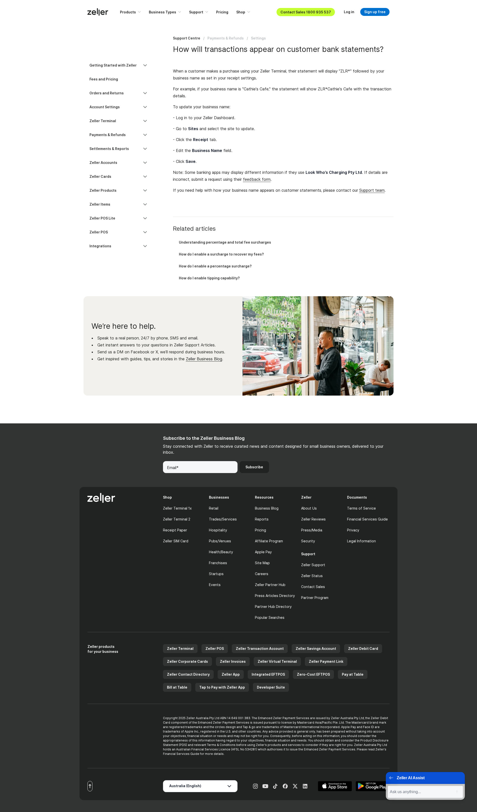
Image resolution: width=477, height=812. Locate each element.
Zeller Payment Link (326, 661)
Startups (216, 574)
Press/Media (311, 530)
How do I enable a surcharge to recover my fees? (221, 254)
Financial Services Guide (367, 519)
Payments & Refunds (225, 38)
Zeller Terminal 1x (177, 508)
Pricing (222, 12)
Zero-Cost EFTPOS (313, 674)
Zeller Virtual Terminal (277, 661)
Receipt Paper (175, 530)
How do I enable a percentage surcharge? (215, 266)
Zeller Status (312, 576)
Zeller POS (214, 648)
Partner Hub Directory (273, 606)
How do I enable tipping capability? (209, 278)
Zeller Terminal (180, 648)
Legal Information (361, 541)
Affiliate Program (269, 541)
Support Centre (186, 38)
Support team (372, 190)
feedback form (257, 179)
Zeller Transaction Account (260, 648)
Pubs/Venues (220, 541)
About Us (309, 508)
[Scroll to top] (89, 786)
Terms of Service (361, 508)
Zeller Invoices (233, 661)
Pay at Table (352, 674)
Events (215, 585)
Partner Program (314, 597)
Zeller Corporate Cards (187, 661)
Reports (262, 519)
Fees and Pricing (103, 79)
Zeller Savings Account (316, 648)
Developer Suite (271, 687)
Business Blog (266, 508)
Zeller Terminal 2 (176, 519)
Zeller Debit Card (363, 648)
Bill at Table (177, 687)
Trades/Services (223, 519)
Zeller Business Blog (204, 358)
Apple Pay (263, 552)
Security (308, 541)
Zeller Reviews (313, 519)
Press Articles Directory (275, 595)
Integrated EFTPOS (268, 674)
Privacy (353, 530)
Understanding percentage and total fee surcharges (225, 242)
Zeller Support (313, 565)
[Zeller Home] (97, 12)
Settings (258, 38)
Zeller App (231, 674)
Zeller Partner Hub (270, 585)
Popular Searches (269, 617)
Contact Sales (313, 587)
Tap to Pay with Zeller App (222, 687)
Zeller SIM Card (175, 541)
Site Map (262, 563)
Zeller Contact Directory (188, 674)
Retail (213, 508)
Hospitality (218, 530)
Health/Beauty (221, 552)
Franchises (218, 563)
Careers (261, 574)
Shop (240, 12)
